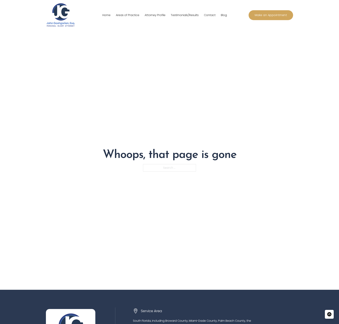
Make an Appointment (271, 15)
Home (106, 15)
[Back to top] (329, 314)
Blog (224, 15)
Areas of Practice (127, 15)
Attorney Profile (155, 15)
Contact (210, 15)
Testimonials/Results (185, 15)
